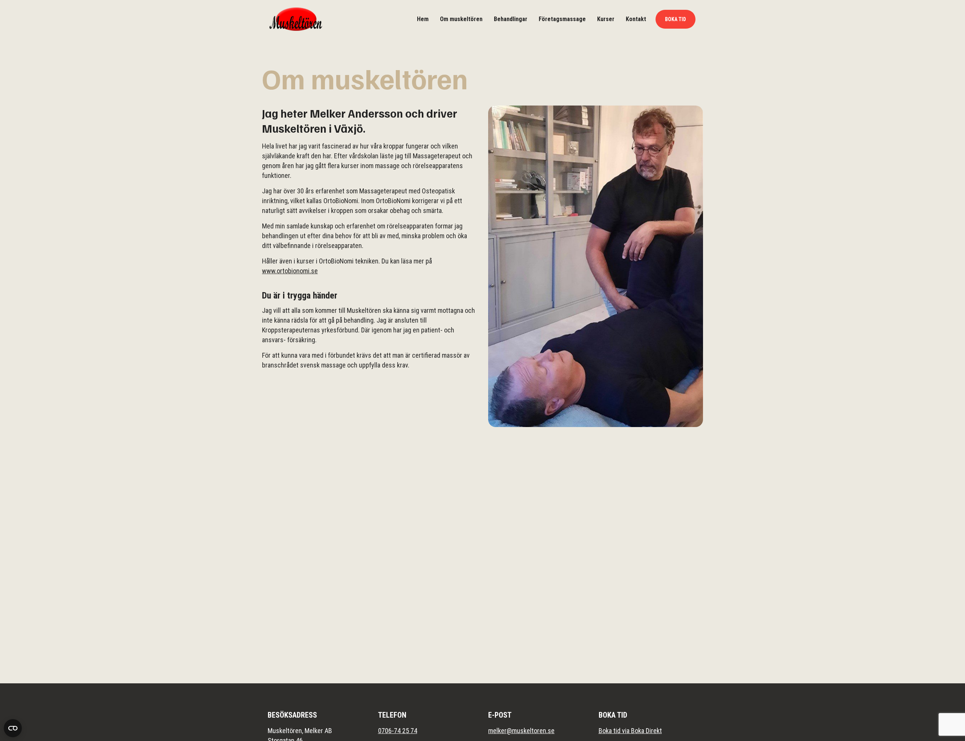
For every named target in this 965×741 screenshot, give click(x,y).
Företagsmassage (562, 19)
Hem (423, 19)
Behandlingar (510, 19)
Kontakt (636, 19)
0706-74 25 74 (397, 731)
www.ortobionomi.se (290, 271)
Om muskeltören (461, 19)
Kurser (605, 19)
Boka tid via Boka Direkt (630, 731)
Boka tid (675, 19)
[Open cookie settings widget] (13, 728)
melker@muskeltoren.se (521, 731)
